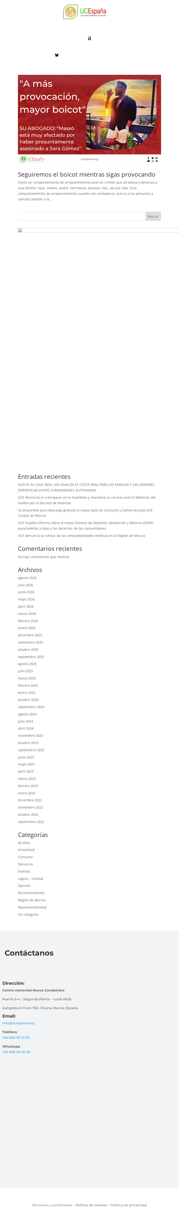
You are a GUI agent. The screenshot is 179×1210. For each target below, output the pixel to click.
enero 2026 (26, 628)
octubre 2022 (28, 814)
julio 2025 (25, 671)
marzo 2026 (27, 613)
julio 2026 (25, 585)
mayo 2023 (26, 764)
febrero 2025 (28, 685)
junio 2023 (26, 757)
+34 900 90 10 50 (16, 1037)
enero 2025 (26, 692)
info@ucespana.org (18, 1023)
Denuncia (25, 864)
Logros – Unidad (30, 878)
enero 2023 (26, 793)
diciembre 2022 (30, 800)
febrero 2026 (28, 621)
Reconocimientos (31, 893)
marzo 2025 (27, 678)
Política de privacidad (128, 1205)
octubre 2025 (28, 649)
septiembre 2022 (31, 821)
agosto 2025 (27, 664)
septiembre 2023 (31, 750)
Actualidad (26, 849)
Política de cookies (91, 1205)
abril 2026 (26, 606)
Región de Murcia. (32, 900)
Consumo (25, 857)
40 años (24, 842)
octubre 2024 (28, 699)
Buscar (153, 216)
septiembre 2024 (31, 707)
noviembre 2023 (30, 735)
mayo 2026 (26, 599)
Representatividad (32, 907)
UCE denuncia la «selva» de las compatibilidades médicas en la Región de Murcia (81, 535)
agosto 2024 (27, 714)
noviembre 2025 (30, 642)
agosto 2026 (27, 578)
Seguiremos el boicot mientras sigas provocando (86, 174)
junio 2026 (26, 592)
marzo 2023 (27, 778)
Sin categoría (28, 914)
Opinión (24, 885)
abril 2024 (26, 728)
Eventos (24, 871)
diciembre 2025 (30, 635)
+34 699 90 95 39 (16, 1052)
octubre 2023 (28, 742)
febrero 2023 (28, 786)
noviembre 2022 (30, 807)
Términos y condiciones (52, 1205)
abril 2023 (26, 771)
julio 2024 (25, 721)
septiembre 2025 (31, 657)
